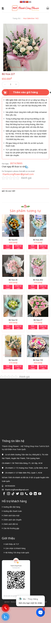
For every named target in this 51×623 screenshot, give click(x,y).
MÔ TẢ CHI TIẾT (8, 191)
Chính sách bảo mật (11, 515)
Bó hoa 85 (13, 240)
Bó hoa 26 (13, 280)
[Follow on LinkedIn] (35, 494)
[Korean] (30, 2)
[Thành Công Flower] (25, 8)
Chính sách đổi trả (10, 524)
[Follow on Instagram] (8, 494)
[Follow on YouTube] (39, 494)
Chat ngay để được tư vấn (14, 166)
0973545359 (10, 486)
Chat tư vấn (18, 247)
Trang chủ (17, 18)
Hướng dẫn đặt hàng (11, 507)
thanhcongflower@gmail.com (18, 174)
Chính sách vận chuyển (12, 520)
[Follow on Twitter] (17, 494)
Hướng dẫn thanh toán (12, 511)
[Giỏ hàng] (47, 8)
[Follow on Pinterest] (30, 494)
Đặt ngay (8, 247)
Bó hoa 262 (38, 280)
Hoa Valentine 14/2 (30, 18)
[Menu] (3, 8)
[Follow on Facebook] (4, 494)
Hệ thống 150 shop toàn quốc (17, 552)
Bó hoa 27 (38, 320)
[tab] (25, 191)
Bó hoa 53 (13, 320)
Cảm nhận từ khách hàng (15, 548)
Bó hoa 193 (38, 360)
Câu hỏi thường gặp (11, 528)
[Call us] (26, 494)
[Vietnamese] (21, 2)
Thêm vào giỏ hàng (25, 92)
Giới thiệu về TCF (12, 544)
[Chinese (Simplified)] (27, 2)
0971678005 (16, 163)
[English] (24, 2)
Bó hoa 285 (38, 240)
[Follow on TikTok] (13, 494)
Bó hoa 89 (13, 360)
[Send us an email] (21, 494)
